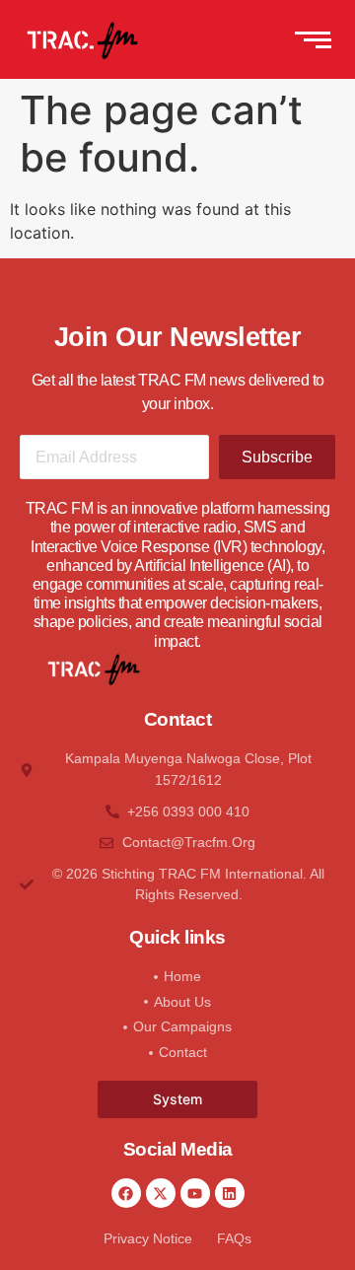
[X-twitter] (161, 1193)
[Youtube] (195, 1193)
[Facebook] (126, 1193)
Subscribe (277, 457)
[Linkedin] (230, 1193)
